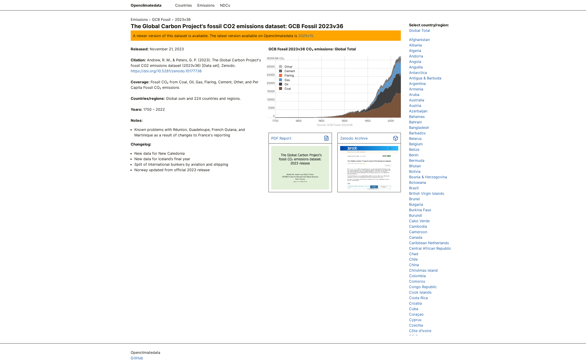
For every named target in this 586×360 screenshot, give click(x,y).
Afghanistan (419, 39)
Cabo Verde (419, 221)
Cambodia (418, 226)
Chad (413, 254)
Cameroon (418, 232)
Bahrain (415, 122)
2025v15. (306, 35)
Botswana (417, 182)
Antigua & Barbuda (425, 78)
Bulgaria (416, 204)
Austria (415, 105)
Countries (183, 5)
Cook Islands (420, 292)
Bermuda (416, 160)
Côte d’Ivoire (420, 330)
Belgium (416, 144)
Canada (415, 237)
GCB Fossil (161, 19)
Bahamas (417, 116)
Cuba (413, 308)
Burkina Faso (420, 210)
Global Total (419, 30)
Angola (415, 61)
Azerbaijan (418, 111)
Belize (414, 149)
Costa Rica (418, 297)
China (414, 265)
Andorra (416, 56)
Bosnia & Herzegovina (428, 177)
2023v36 (183, 19)
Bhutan (415, 166)
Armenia (416, 89)
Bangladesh (419, 127)
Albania (415, 45)
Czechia (416, 325)
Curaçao (416, 314)
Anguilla (416, 67)
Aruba (414, 94)
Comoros (417, 281)
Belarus (415, 138)
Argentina (417, 83)
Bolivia (415, 171)
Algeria (415, 50)
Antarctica (418, 72)
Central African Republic (430, 248)
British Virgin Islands (426, 193)
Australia (416, 100)
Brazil (414, 188)
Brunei (414, 199)
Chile (413, 259)
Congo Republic (423, 286)
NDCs (225, 5)
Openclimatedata (146, 5)
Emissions (205, 5)
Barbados (417, 133)
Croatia (415, 303)
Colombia (417, 275)
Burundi (415, 215)
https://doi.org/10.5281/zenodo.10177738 (166, 71)
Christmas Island (423, 270)
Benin (413, 155)
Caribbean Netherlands (429, 243)
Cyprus (415, 319)
